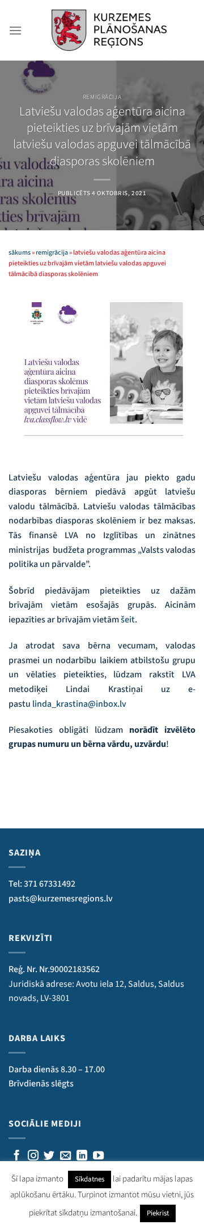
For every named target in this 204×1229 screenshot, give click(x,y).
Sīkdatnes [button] (89, 1179)
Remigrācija (102, 97)
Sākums (19, 252)
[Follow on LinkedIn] (81, 1156)
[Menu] (15, 30)
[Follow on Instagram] (33, 1156)
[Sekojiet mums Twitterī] (49, 1156)
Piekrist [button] (158, 1213)
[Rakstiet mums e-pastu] (65, 1156)
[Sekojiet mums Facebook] (16, 1156)
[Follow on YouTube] (98, 1156)
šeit (128, 619)
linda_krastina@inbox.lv (79, 704)
